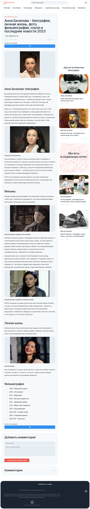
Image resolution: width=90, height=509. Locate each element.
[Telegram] (86, 2)
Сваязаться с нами (45, 484)
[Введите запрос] (50, 2)
